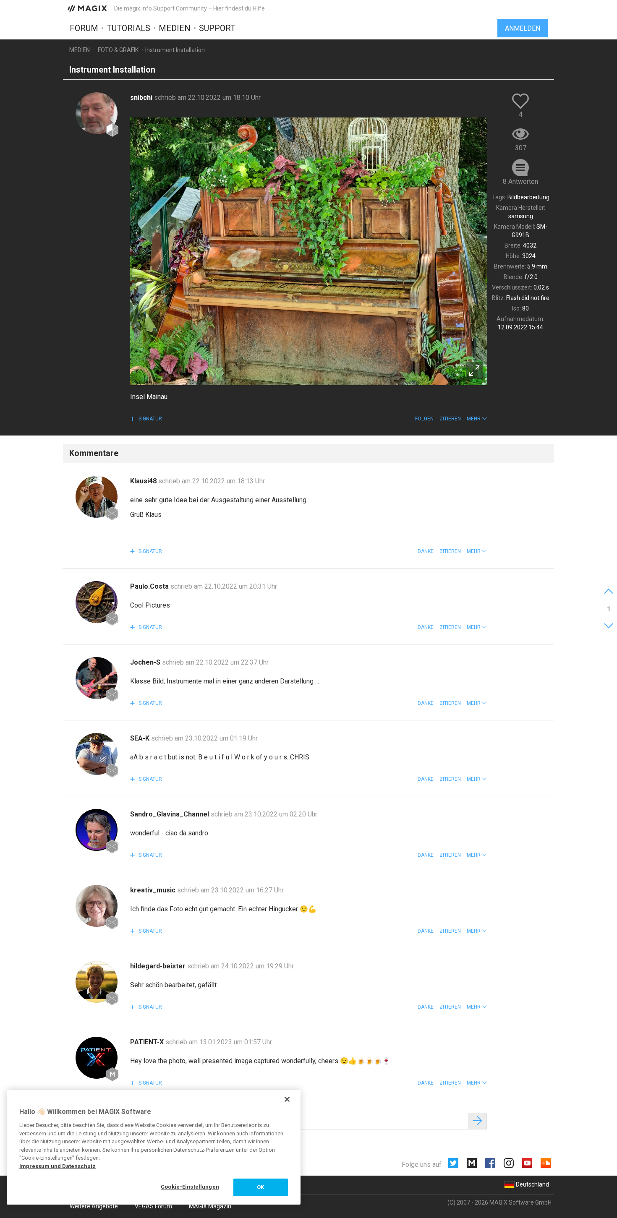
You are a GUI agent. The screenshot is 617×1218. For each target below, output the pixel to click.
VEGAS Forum (153, 1206)
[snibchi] (97, 113)
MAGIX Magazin (210, 1206)
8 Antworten (520, 181)
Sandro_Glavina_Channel (170, 814)
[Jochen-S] (97, 678)
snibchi (142, 98)
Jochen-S (146, 662)
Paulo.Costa (150, 586)
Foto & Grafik (118, 50)
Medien (175, 28)
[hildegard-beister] (97, 982)
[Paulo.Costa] (97, 602)
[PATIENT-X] (97, 1058)
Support (217, 28)
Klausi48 (144, 481)
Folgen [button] (424, 419)
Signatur (149, 419)
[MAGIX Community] (88, 8)
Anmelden (522, 28)
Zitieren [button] (450, 419)
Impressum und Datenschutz (57, 1166)
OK (260, 1187)
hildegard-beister (158, 966)
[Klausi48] (97, 497)
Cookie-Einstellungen (190, 1187)
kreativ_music (153, 890)
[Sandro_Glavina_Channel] (97, 830)
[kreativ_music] (97, 906)
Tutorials (128, 28)
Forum (84, 28)
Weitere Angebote (94, 1206)
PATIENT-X (147, 1042)
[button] (477, 419)
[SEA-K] (97, 754)
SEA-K (140, 738)
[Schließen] (287, 1099)
